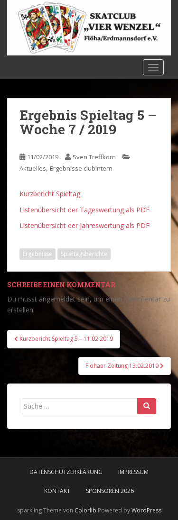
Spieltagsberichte (84, 254)
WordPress (146, 510)
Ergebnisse (37, 254)
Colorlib (85, 510)
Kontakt (57, 491)
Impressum (133, 472)
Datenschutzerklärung (66, 472)
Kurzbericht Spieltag (49, 193)
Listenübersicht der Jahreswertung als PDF (84, 225)
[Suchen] (146, 406)
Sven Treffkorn (94, 157)
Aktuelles (32, 168)
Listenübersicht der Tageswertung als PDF (84, 209)
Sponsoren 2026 (110, 491)
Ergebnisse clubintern (81, 168)
